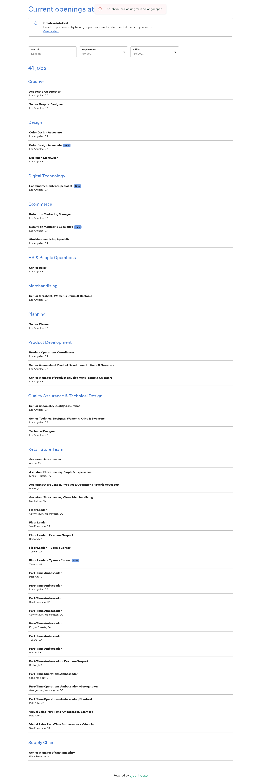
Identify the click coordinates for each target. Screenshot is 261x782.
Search (35, 49)
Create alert (51, 31)
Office (136, 49)
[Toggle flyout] (124, 52)
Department (89, 49)
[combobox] (82, 54)
